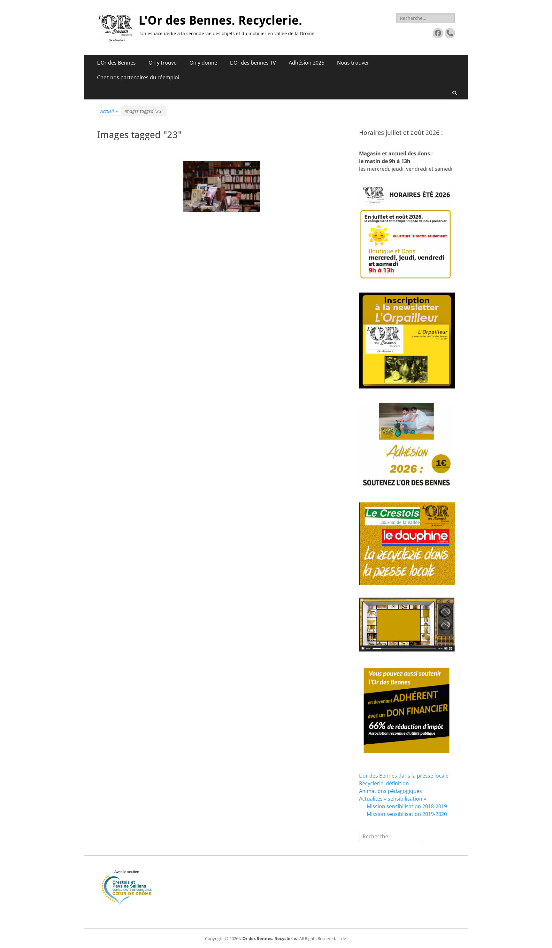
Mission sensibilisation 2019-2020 (407, 814)
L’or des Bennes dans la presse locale (403, 775)
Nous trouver (353, 62)
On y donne (203, 62)
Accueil (109, 111)
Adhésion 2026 (306, 62)
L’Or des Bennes (116, 62)
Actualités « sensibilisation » (392, 798)
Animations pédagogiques (390, 791)
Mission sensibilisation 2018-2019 (407, 806)
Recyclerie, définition (384, 783)
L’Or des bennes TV (253, 62)
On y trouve (163, 62)
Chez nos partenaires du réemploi (138, 77)
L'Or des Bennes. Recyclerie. (220, 20)
